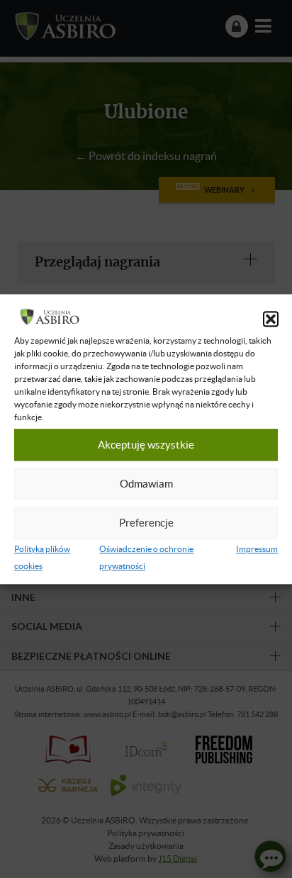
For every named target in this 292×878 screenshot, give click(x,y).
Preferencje (146, 523)
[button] (271, 319)
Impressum (257, 549)
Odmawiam (146, 484)
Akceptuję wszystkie (146, 445)
